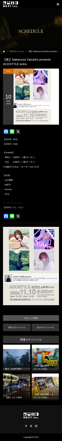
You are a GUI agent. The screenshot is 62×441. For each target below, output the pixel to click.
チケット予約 (31, 318)
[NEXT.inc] (10, 4)
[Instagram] (36, 425)
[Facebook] (25, 425)
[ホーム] (4, 51)
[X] (31, 425)
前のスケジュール (16, 327)
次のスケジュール (45, 327)
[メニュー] (58, 4)
